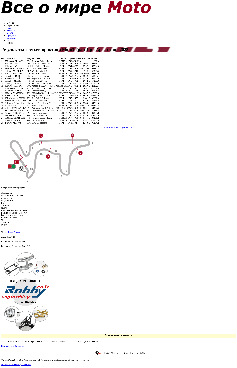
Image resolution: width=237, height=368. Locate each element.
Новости (11, 30)
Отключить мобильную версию (16, 364)
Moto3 (10, 232)
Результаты (19, 232)
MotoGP (10, 33)
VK (8, 40)
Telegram (11, 38)
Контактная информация (12, 346)
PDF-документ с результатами (119, 127)
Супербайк (12, 35)
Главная (10, 28)
